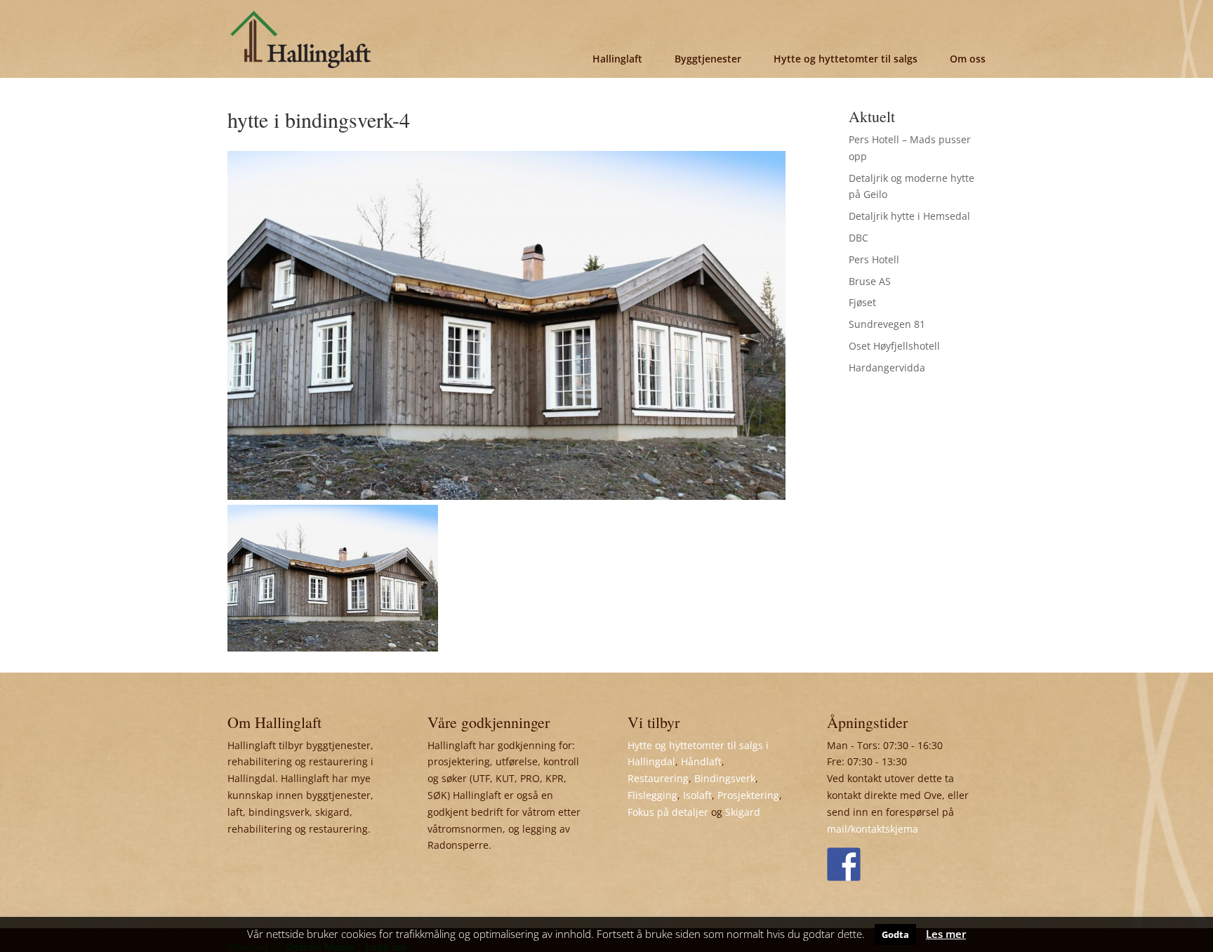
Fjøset (862, 302)
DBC (858, 237)
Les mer (946, 934)
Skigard (742, 812)
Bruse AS (870, 281)
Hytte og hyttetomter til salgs (845, 58)
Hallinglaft (617, 58)
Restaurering (658, 778)
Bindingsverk (724, 778)
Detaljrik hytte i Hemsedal (909, 216)
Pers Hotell (874, 259)
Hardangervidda (887, 367)
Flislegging (652, 795)
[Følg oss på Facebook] (844, 864)
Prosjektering (748, 795)
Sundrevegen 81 (887, 324)
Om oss (968, 58)
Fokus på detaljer (668, 812)
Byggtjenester (708, 58)
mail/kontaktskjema (872, 828)
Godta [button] (895, 934)
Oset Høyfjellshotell (894, 345)
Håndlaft (701, 761)
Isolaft (697, 795)
